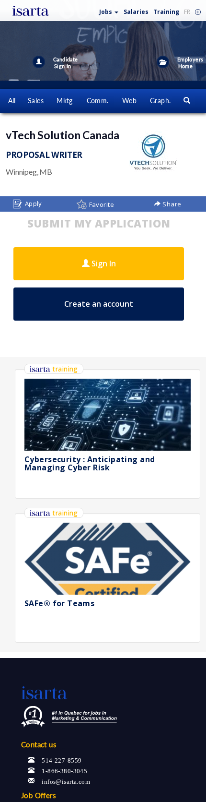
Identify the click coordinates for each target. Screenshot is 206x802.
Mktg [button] (65, 100)
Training (166, 12)
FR (187, 12)
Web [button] (129, 100)
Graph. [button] (160, 100)
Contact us (39, 744)
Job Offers (38, 795)
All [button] (12, 100)
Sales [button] (36, 100)
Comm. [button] (98, 100)
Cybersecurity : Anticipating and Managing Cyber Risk (89, 463)
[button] (109, 10)
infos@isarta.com (66, 780)
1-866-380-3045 (64, 770)
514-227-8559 (61, 759)
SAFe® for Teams (59, 603)
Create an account (98, 304)
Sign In (103, 263)
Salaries (136, 12)
